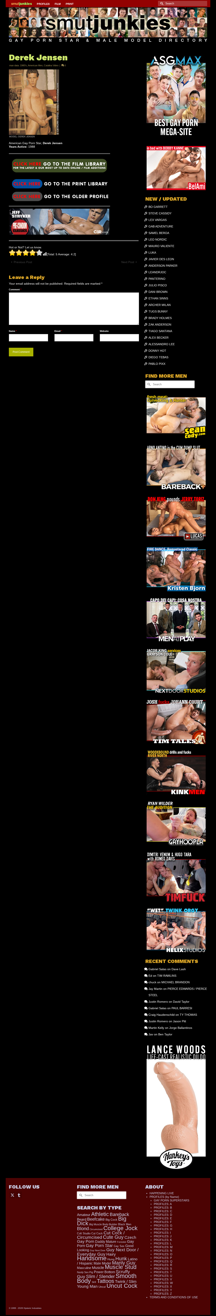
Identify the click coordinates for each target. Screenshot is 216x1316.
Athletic (100, 1214)
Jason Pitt (179, 1021)
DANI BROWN (157, 291)
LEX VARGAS (157, 220)
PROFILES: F (163, 1222)
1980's (23, 65)
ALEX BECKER (158, 337)
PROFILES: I (162, 1232)
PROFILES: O (163, 1254)
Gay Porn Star (99, 1245)
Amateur (83, 1215)
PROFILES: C (163, 1211)
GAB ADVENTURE (160, 226)
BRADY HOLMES (160, 318)
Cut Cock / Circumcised (101, 1235)
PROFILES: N (163, 1250)
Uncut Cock (122, 1285)
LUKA (152, 252)
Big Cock (111, 1219)
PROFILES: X (163, 1286)
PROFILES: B (163, 1207)
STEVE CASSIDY (159, 213)
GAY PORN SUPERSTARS (171, 1200)
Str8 (94, 1282)
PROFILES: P (163, 1257)
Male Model (102, 1263)
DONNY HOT (157, 350)
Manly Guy (123, 1263)
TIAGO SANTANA (160, 331)
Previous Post (23, 262)
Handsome (92, 1258)
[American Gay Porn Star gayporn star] (59, 183)
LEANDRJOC (157, 272)
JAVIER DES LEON (161, 259)
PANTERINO (156, 278)
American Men (35, 65)
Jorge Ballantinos (180, 1027)
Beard (81, 1219)
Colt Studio (83, 1233)
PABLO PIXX (156, 363)
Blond (83, 1228)
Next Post (127, 262)
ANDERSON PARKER (162, 265)
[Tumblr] (19, 1195)
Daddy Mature (105, 1241)
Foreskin (121, 1242)
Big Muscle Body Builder (103, 1224)
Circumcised (96, 1229)
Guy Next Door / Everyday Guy (108, 1251)
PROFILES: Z (163, 1293)
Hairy (111, 1254)
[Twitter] (12, 1195)
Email (58, 331)
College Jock (120, 1228)
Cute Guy (113, 1237)
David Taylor (181, 1001)
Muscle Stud (120, 1267)
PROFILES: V (163, 1279)
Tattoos (105, 1281)
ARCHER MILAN (159, 305)
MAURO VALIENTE (161, 246)
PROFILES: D (163, 1214)
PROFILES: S (163, 1268)
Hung (111, 1259)
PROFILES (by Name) (164, 1196)
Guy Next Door (97, 1250)
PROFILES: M (163, 1247)
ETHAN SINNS (158, 298)
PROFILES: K (163, 1240)
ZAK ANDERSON (159, 324)
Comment (15, 289)
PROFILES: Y (163, 1290)
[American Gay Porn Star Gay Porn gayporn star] (59, 167)
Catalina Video (51, 65)
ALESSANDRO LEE (161, 344)
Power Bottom (104, 1272)
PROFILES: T (163, 1272)
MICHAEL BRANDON (175, 982)
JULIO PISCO (157, 285)
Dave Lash (178, 969)
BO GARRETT (158, 206)
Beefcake (96, 1219)
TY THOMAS (188, 1014)
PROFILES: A (163, 1204)
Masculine (84, 1268)
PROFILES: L (163, 1243)
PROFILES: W (163, 1283)
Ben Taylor (165, 1034)
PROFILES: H (163, 1229)
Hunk (121, 1258)
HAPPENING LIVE (162, 1193)
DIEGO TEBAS (158, 357)
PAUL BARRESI (181, 1008)
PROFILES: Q (163, 1261)
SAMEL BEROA (158, 233)
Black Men (124, 1224)
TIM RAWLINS (166, 975)
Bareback (119, 1214)
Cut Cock (97, 1233)
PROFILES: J (162, 1236)
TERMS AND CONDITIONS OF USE (174, 1297)
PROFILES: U (163, 1275)
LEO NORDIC (157, 239)
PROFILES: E (163, 1218)
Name (13, 331)
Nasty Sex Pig (85, 1272)
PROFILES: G (163, 1225)
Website (104, 331)
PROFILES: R (163, 1265)
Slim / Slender (100, 1276)
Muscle (98, 1268)
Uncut (102, 1286)
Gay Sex (119, 1246)
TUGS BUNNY (158, 311)
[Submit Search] (161, 3)
